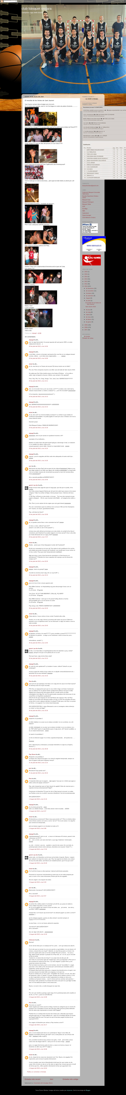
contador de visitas (87, 338)
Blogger (88, 1090)
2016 (86, 271)
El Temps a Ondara (92, 99)
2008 (86, 327)
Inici (51, 1079)
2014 (86, 276)
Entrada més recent (32, 1079)
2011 (86, 284)
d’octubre (89, 293)
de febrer (89, 319)
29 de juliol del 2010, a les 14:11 (38, 381)
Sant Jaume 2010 (91, 306)
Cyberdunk (85, 213)
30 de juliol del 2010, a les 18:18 (38, 749)
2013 (86, 279)
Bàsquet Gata (86, 199)
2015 (86, 274)
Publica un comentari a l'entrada (36, 1072)
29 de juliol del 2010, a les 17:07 (38, 537)
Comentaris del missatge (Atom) (43, 1083)
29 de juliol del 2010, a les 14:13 (38, 396)
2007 (86, 329)
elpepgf (31, 340)
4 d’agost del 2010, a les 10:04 (38, 1068)
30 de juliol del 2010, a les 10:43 (38, 625)
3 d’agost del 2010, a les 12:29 (38, 934)
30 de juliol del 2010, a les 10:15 (38, 608)
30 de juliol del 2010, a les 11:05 (38, 643)
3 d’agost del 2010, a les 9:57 (37, 896)
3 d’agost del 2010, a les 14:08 (38, 997)
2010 (86, 286)
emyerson (70, 1090)
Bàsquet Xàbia (86, 204)
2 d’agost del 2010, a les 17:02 (38, 849)
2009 (86, 325)
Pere (30, 681)
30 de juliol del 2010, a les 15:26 (38, 710)
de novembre (90, 291)
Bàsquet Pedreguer (88, 202)
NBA (83, 211)
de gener (89, 322)
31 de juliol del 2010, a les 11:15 (38, 762)
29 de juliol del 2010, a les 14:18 (38, 427)
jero (30, 466)
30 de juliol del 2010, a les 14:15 (38, 675)
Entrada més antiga (70, 1079)
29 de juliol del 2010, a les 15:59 (38, 514)
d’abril (88, 314)
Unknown (32, 940)
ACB (83, 206)
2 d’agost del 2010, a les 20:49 (38, 863)
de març (88, 317)
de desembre (90, 288)
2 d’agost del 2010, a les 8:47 (37, 811)
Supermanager (86, 215)
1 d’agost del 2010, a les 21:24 (38, 799)
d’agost (88, 298)
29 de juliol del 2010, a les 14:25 (38, 460)
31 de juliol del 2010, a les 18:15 (38, 773)
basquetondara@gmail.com (90, 185)
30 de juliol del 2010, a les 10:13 (38, 575)
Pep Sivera (32, 754)
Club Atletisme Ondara (88, 217)
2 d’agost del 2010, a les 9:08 (37, 828)
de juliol (88, 300)
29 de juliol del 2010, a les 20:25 (38, 561)
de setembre (90, 295)
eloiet (30, 364)
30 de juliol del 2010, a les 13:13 (38, 658)
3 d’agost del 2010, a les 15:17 (38, 1025)
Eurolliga (84, 208)
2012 (86, 281)
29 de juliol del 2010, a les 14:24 (38, 448)
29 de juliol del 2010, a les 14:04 (38, 346)
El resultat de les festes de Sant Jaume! (93, 303)
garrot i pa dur (33, 485)
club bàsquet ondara (36, 8)
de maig (88, 312)
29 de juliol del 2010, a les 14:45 (38, 479)
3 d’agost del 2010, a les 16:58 (38, 1049)
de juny (88, 309)
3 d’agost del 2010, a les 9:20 (37, 882)
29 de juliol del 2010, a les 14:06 (38, 358)
